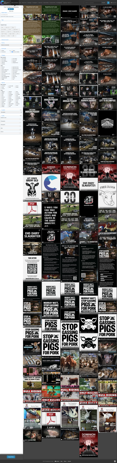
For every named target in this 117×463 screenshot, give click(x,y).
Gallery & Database (14, 2)
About (65, 461)
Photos (3, 50)
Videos (14, 50)
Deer (2, 95)
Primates (10, 105)
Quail (17, 105)
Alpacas (10, 91)
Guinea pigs (11, 99)
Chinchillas (11, 94)
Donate (69, 461)
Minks (17, 102)
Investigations (34, 2)
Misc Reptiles (11, 103)
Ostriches (18, 103)
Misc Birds (3, 103)
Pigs (10, 87)
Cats (2, 94)
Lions (17, 101)
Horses (17, 99)
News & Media (46, 2)
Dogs (17, 95)
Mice (10, 102)
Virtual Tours (24, 2)
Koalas (10, 101)
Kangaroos (3, 101)
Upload (11, 9)
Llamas (3, 102)
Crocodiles (18, 94)
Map (20, 2)
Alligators (3, 91)
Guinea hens (4, 99)
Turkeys (3, 88)
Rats (10, 106)
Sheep (17, 87)
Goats (3, 87)
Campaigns (29, 2)
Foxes (3, 98)
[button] (20, 119)
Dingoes (10, 95)
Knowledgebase (59, 2)
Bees (17, 91)
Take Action (40, 2)
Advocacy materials (16, 51)
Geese (10, 98)
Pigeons (3, 105)
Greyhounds (18, 98)
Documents (4, 51)
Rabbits (3, 106)
